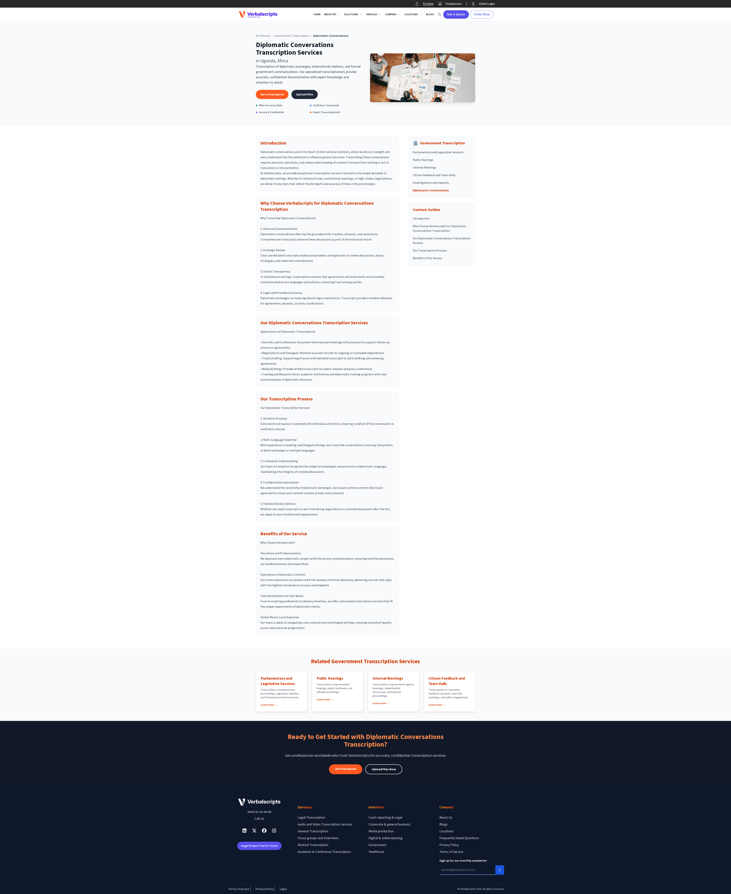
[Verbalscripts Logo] (258, 14)
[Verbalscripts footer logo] (259, 802)
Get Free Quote (345, 769)
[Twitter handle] (254, 830)
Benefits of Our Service (427, 258)
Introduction (421, 219)
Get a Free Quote (272, 94)
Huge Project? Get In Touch (259, 846)
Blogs (430, 14)
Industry (330, 14)
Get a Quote (456, 14)
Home (317, 14)
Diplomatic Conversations (431, 190)
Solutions (351, 14)
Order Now (482, 14)
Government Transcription (291, 36)
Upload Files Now (384, 769)
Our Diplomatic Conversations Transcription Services (442, 240)
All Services (263, 36)
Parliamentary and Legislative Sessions (438, 152)
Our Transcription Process (430, 250)
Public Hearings (423, 160)
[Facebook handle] (264, 830)
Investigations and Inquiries (431, 183)
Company (390, 14)
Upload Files (304, 94)
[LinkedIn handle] (244, 830)
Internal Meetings (424, 167)
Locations (411, 14)
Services (371, 14)
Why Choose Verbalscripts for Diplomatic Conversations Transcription (439, 228)
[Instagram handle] (274, 830)
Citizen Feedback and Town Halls (434, 175)
